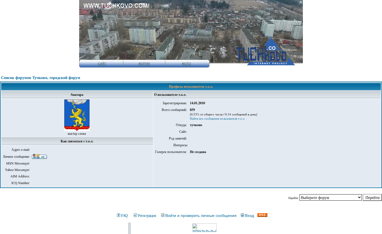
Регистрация (147, 215)
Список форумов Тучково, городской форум (40, 77)
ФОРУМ (144, 63)
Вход (249, 215)
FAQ (124, 215)
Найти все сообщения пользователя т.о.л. (217, 118)
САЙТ (102, 63)
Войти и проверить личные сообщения (201, 215)
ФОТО (186, 63)
